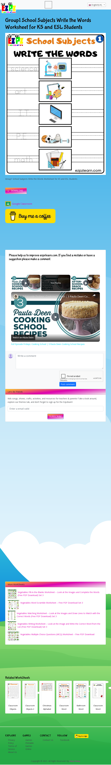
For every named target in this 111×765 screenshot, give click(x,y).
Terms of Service (12, 747)
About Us (12, 752)
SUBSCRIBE (55, 416)
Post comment (68, 384)
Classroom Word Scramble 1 (64, 709)
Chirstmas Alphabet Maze (13, 709)
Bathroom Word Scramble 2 (47, 709)
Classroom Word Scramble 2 (30, 709)
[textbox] (97, 5)
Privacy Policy (11, 741)
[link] (16, 296)
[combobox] (96, 5)
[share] (94, 295)
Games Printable (29, 741)
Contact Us (48, 740)
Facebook (64, 740)
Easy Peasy (75, 761)
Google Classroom (22, 203)
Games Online (28, 747)
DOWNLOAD (17, 190)
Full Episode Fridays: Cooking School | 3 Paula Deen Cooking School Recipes (55, 296)
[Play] (86, 283)
